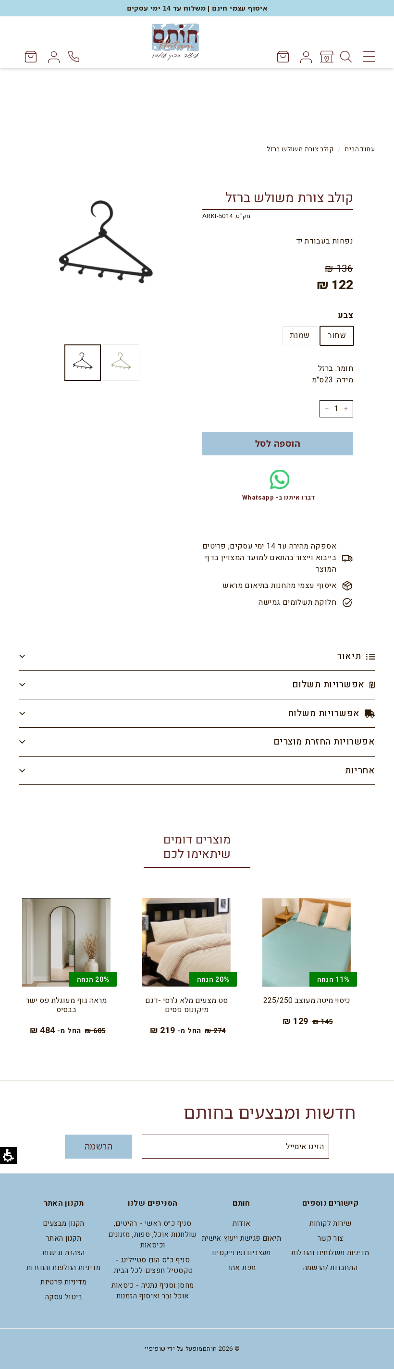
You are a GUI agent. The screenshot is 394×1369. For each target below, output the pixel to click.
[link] (326, 56)
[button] (277, 444)
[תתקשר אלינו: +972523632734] (75, 56)
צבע (345, 315)
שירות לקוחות (330, 1223)
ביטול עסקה (63, 1297)
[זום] (105, 250)
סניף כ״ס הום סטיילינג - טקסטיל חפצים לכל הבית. (152, 1265)
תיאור (350, 656)
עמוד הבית (360, 149)
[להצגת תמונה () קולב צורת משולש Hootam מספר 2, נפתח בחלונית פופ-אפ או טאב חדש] (82, 362)
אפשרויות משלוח (325, 713)
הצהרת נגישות (63, 1252)
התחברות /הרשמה (330, 1267)
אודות (242, 1223)
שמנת (300, 335)
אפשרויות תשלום (329, 684)
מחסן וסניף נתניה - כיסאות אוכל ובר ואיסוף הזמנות (152, 1291)
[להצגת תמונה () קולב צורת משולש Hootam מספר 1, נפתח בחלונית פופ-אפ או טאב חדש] (121, 362)
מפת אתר (241, 1267)
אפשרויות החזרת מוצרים (324, 741)
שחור (337, 335)
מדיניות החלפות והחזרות (63, 1267)
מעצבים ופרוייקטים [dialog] (241, 1252)
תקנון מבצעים (64, 1223)
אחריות (360, 770)
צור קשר (331, 1238)
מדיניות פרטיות (63, 1282)
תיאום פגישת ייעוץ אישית (241, 1238)
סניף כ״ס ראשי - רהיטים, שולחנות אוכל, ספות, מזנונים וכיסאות (152, 1234)
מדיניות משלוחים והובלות (330, 1252)
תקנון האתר (63, 1238)
